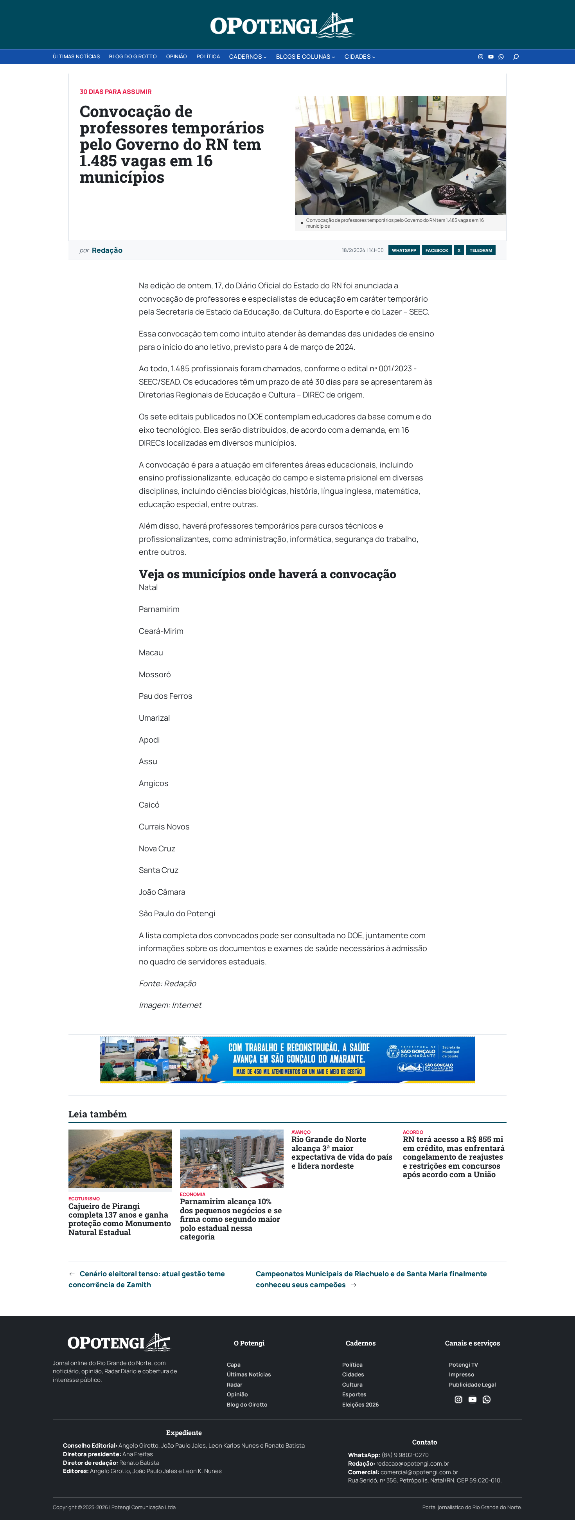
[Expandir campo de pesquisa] (516, 56)
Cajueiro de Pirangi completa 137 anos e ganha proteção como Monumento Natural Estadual (119, 1219)
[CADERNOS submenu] (265, 57)
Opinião (237, 1394)
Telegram (481, 250)
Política (352, 1364)
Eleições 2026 (360, 1404)
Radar (235, 1384)
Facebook (437, 250)
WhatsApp (404, 250)
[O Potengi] (283, 25)
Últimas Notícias (249, 1374)
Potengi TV (463, 1364)
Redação (107, 250)
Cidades (353, 1374)
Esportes (354, 1394)
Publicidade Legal (472, 1384)
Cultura (352, 1384)
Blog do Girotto (247, 1404)
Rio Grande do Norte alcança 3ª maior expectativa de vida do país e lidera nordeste (341, 1152)
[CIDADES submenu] (374, 57)
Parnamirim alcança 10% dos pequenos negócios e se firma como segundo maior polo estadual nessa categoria (231, 1218)
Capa (234, 1364)
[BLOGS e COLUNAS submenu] (333, 57)
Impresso (461, 1374)
